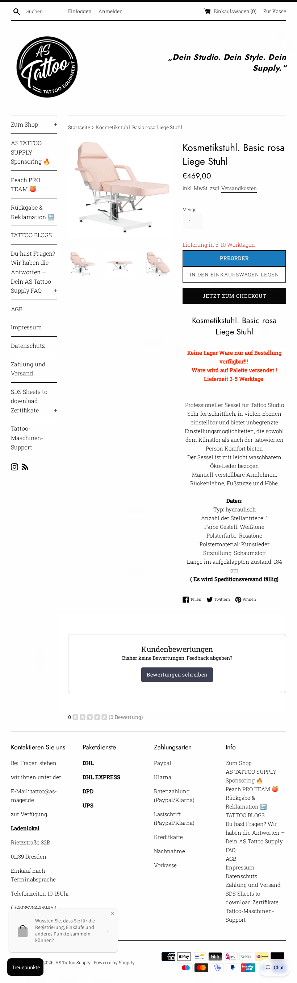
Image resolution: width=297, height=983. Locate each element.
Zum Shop (34, 124)
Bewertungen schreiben (177, 674)
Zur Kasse (274, 11)
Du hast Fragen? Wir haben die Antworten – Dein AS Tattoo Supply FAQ (34, 272)
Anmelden (111, 11)
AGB (16, 309)
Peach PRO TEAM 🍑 (25, 184)
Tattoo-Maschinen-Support (27, 437)
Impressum (26, 327)
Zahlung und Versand (28, 368)
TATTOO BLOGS (31, 235)
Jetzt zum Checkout (234, 295)
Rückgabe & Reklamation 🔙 (33, 212)
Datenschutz (28, 345)
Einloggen (80, 11)
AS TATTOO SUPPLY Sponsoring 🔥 (30, 152)
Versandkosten (239, 188)
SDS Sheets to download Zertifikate (34, 401)
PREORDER (234, 258)
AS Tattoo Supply (73, 962)
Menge (189, 209)
